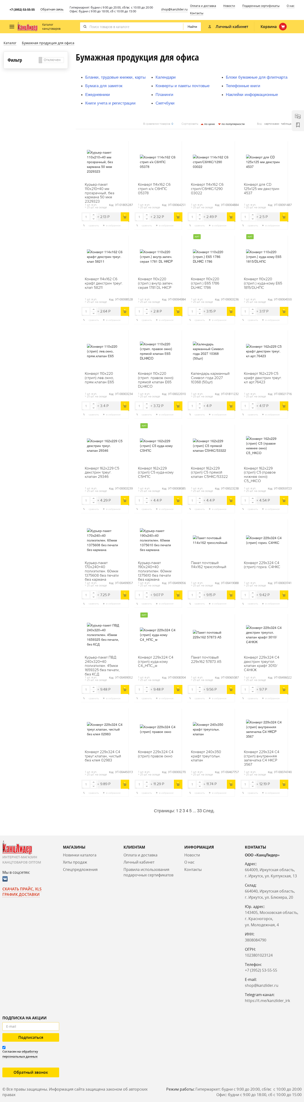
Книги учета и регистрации (110, 103)
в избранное (113, 225)
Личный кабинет (139, 862)
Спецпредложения (80, 869)
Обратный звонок (31, 1072)
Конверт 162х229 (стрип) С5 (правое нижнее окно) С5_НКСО (260, 474)
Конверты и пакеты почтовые (182, 85)
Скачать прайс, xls (22, 889)
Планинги (164, 94)
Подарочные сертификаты (261, 6)
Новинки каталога (79, 855)
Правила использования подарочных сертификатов (148, 872)
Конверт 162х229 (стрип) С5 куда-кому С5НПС (156, 472)
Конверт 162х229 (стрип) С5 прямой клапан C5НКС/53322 (209, 472)
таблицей (287, 124)
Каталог (10, 43)
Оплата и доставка (203, 6)
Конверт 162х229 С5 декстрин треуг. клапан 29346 (102, 472)
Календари (166, 77)
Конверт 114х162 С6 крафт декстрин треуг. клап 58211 (104, 283)
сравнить (94, 225)
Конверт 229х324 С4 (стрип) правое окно (155, 754)
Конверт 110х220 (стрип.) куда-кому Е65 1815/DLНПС (263, 283)
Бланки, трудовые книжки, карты (115, 77)
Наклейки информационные (252, 94)
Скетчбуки (165, 103)
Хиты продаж (75, 862)
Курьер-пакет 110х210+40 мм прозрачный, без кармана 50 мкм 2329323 (99, 191)
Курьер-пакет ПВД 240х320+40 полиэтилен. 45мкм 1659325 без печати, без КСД (102, 664)
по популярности (233, 124)
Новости (229, 6)
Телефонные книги (243, 85)
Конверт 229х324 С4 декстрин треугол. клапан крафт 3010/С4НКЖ (261, 664)
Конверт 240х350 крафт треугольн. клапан (206, 756)
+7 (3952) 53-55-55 (22, 9)
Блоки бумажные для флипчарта (256, 77)
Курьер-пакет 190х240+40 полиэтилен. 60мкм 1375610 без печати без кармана (154, 569)
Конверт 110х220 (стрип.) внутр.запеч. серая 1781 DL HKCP (155, 283)
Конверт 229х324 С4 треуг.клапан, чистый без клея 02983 (103, 756)
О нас (290, 6)
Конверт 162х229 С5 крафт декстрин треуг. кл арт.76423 (263, 378)
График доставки (21, 894)
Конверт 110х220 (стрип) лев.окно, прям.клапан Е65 (99, 378)
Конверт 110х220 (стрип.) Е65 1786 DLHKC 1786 (205, 283)
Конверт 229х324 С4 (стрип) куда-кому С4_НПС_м (155, 662)
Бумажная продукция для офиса (48, 43)
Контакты (196, 13)
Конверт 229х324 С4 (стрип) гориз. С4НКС (262, 565)
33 (199, 810)
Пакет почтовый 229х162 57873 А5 (206, 660)
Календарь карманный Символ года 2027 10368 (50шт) (210, 378)
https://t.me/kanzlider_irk (267, 1000)
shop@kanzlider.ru (174, 9)
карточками (271, 124)
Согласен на (20, 1054)
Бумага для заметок (103, 85)
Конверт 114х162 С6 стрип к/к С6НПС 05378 (154, 189)
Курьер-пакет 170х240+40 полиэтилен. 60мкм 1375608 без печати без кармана (102, 569)
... (194, 810)
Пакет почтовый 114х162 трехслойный (208, 565)
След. (209, 810)
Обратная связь (52, 9)
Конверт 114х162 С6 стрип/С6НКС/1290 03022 (207, 189)
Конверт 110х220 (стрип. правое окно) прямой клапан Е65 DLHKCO (155, 380)
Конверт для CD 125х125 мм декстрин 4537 (261, 189)
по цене (209, 124)
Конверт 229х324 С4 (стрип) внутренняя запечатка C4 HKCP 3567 (261, 758)
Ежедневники (97, 94)
